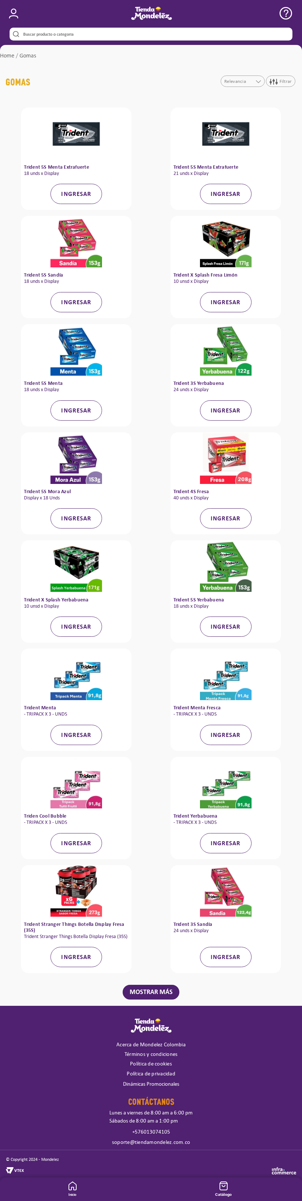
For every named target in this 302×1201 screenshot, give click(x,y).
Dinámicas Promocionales (151, 1084)
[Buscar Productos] (15, 34)
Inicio (72, 1194)
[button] (13, 13)
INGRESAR (76, 194)
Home (7, 55)
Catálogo (223, 1194)
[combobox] (151, 34)
